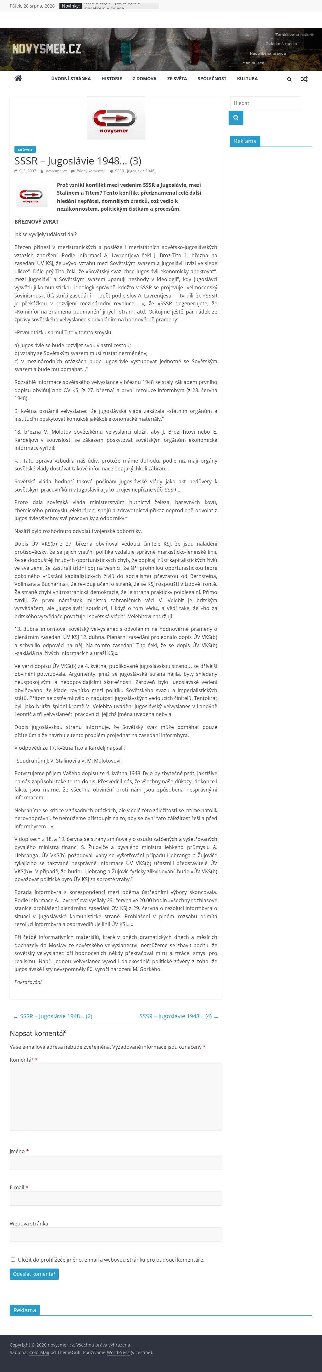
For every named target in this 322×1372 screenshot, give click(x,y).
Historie (112, 78)
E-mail (19, 1187)
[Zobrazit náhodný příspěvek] (304, 79)
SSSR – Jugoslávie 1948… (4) (179, 1016)
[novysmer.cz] (161, 31)
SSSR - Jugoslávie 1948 (134, 171)
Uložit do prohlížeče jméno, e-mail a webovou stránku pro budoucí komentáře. (111, 1259)
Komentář (24, 1059)
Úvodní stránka (71, 78)
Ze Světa (177, 78)
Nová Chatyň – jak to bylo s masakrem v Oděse (112, 9)
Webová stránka (29, 1223)
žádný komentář (90, 171)
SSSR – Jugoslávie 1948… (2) (52, 1016)
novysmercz (57, 171)
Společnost (212, 78)
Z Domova (145, 78)
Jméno (19, 1151)
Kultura (247, 78)
